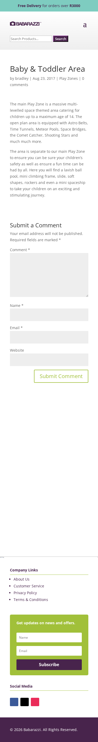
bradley (21, 78)
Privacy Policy (25, 592)
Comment (20, 249)
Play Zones (68, 78)
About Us (22, 579)
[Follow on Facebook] (14, 702)
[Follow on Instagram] (35, 702)
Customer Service (29, 585)
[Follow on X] (24, 702)
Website (17, 350)
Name (17, 305)
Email (16, 327)
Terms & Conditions (31, 599)
